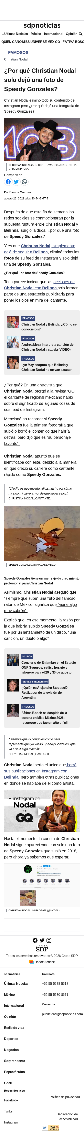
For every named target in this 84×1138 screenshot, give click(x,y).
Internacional (53, 34)
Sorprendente (14, 1061)
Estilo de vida (14, 1027)
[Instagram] (48, 940)
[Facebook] (8, 181)
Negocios (11, 1050)
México (36, 34)
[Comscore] (42, 961)
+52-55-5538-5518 (55, 983)
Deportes (11, 1039)
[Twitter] (16, 181)
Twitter (8, 1111)
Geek (8, 1083)
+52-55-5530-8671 (55, 994)
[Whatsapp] (24, 181)
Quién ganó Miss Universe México (30, 42)
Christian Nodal (16, 59)
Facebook (11, 1100)
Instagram (11, 1122)
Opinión (71, 34)
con (40, 771)
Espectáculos (14, 1072)
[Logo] (42, 26)
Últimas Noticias (16, 34)
